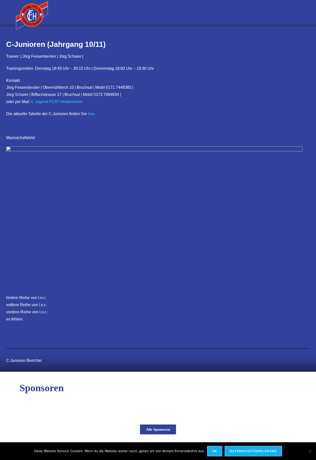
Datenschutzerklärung (253, 451)
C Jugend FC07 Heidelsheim (56, 102)
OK (214, 451)
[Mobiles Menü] (298, 12)
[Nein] (309, 451)
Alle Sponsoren (158, 429)
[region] (158, 403)
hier (91, 114)
